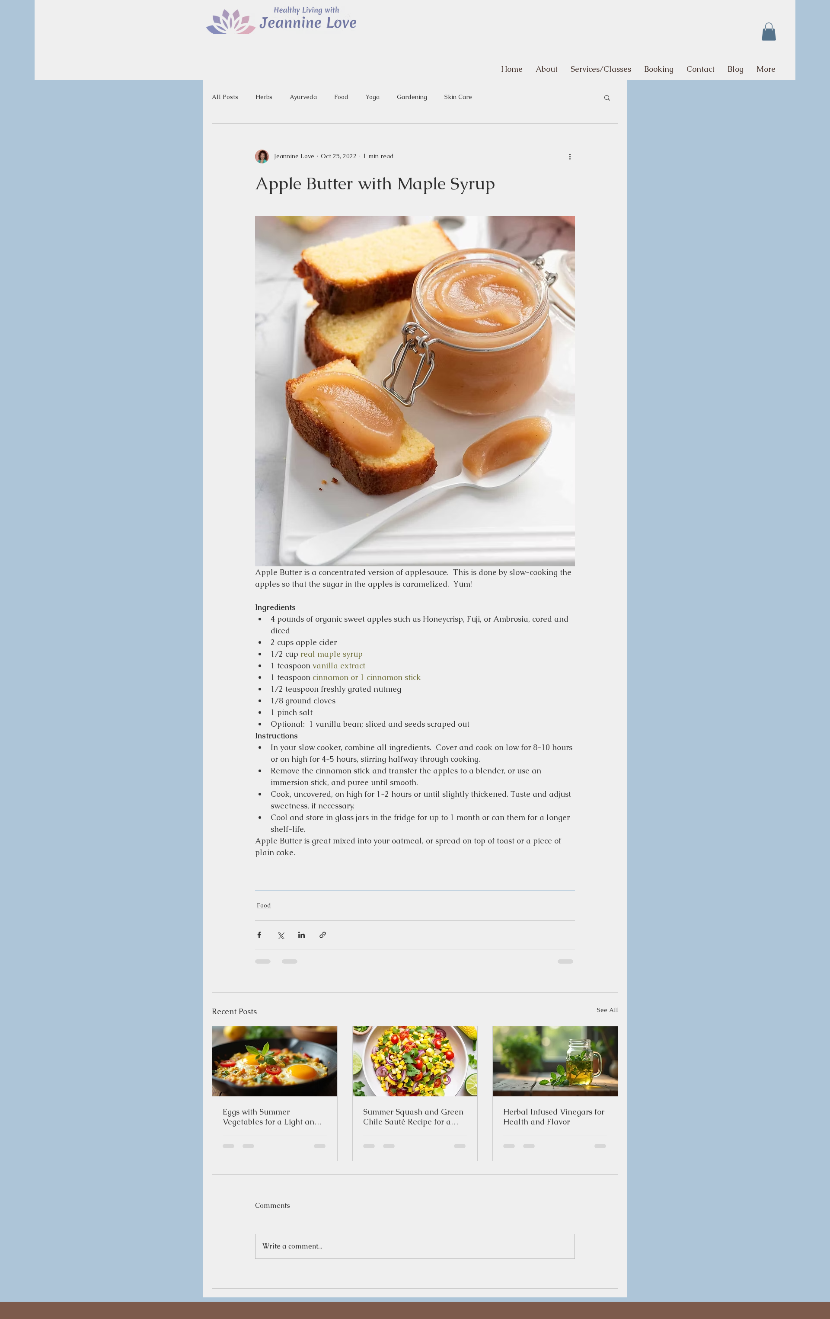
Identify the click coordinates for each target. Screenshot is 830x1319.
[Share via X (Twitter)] (280, 935)
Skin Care (458, 97)
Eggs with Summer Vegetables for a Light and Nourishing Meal (271, 1117)
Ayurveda (303, 97)
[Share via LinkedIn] (301, 935)
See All (607, 1010)
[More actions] (570, 156)
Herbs (263, 97)
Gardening (412, 97)
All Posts (225, 97)
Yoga (373, 97)
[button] (768, 31)
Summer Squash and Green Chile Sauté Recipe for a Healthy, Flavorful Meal (413, 1117)
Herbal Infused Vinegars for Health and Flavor (553, 1117)
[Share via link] (323, 935)
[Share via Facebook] (259, 935)
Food (341, 97)
